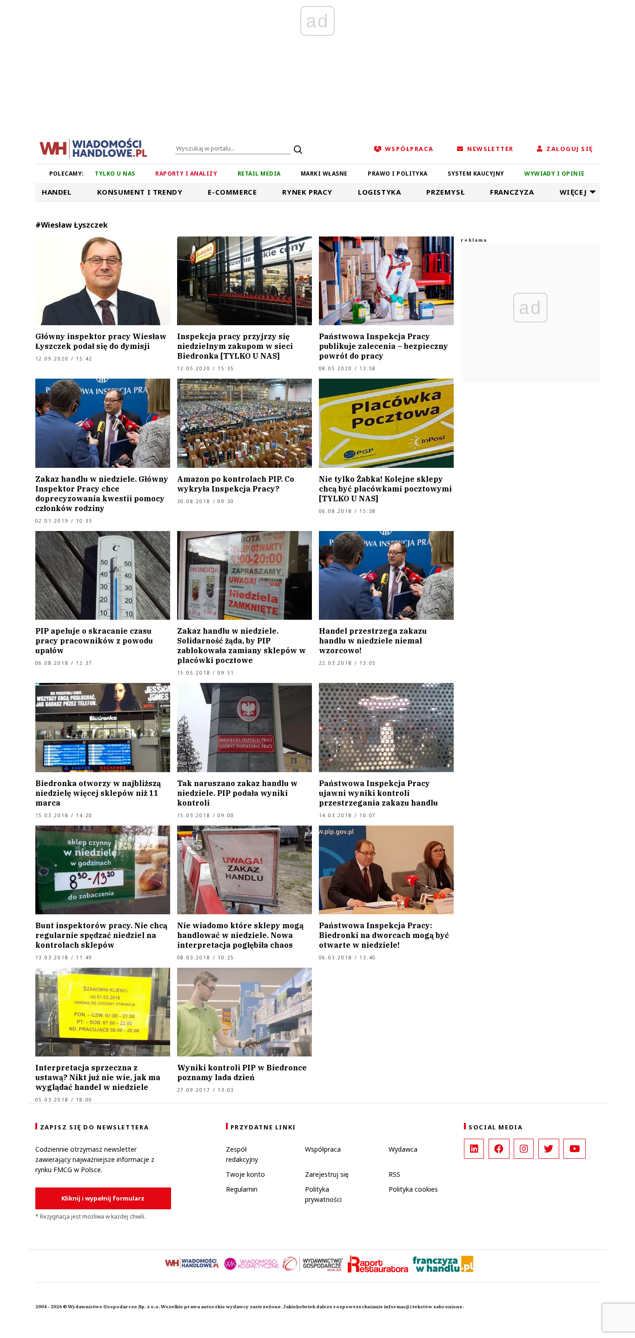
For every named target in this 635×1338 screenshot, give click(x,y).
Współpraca (323, 1149)
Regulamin (242, 1189)
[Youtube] (574, 1149)
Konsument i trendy (140, 192)
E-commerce (232, 192)
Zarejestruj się (327, 1174)
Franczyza (512, 192)
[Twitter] (548, 1149)
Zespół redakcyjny (242, 1154)
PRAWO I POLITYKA (398, 173)
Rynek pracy (307, 192)
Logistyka (379, 192)
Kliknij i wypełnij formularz (103, 1198)
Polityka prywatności (323, 1194)
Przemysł (445, 192)
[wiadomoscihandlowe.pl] (93, 147)
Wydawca (403, 1149)
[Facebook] (499, 1149)
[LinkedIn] (474, 1149)
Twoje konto (245, 1174)
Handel (57, 192)
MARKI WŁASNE (324, 173)
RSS (394, 1174)
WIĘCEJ (573, 192)
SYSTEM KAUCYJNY (476, 173)
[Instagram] (524, 1149)
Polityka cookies (413, 1189)
